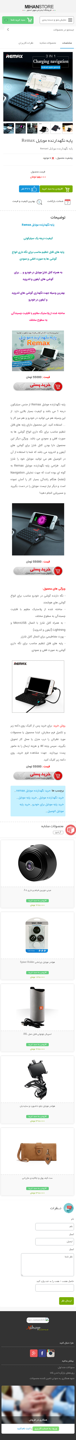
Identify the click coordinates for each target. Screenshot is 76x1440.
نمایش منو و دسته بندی (54, 20)
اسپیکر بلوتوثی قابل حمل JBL (37, 1034)
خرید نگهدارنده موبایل (51, 797)
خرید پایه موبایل (27, 797)
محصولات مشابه (48, 43)
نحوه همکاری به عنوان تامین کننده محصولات (52, 1378)
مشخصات (67, 43)
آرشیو (58, 832)
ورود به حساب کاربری (46, 1428)
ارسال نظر (66, 1300)
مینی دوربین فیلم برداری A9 (37, 890)
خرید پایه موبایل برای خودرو (48, 804)
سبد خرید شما (18, 20)
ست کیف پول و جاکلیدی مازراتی (37, 1178)
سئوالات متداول (66, 1367)
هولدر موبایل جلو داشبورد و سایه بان (37, 1106)
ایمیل (71, 1234)
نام (72, 1219)
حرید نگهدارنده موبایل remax (33, 790)
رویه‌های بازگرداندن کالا (62, 1373)
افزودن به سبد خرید (52, 188)
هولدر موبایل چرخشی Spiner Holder (37, 962)
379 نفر (25, 188)
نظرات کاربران (26, 43)
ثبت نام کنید (23, 1428)
